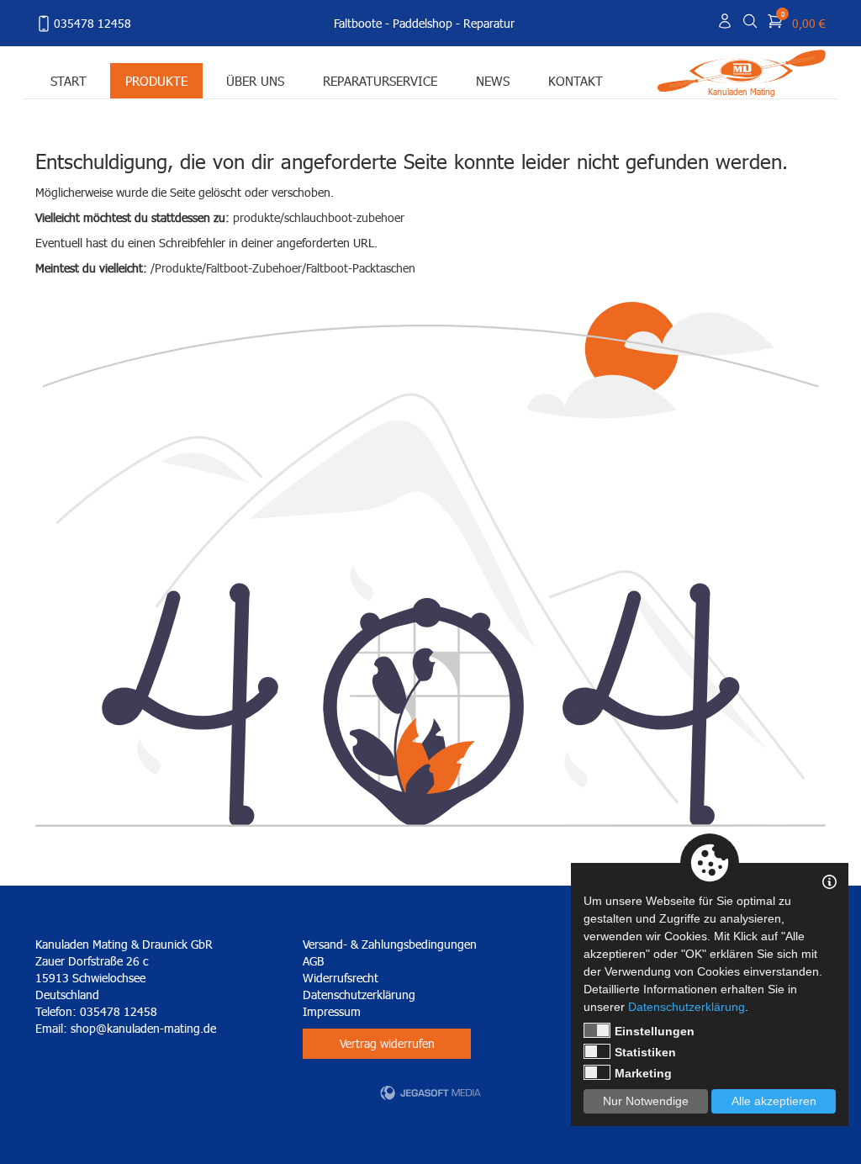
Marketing (643, 1073)
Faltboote (358, 23)
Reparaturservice (380, 80)
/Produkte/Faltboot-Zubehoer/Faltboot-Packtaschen (283, 268)
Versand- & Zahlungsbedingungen (390, 944)
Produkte (156, 80)
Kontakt (575, 80)
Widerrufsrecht (340, 978)
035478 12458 (92, 23)
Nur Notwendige (646, 1101)
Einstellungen (655, 1031)
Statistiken (645, 1052)
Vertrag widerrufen (387, 1043)
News (493, 80)
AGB (313, 961)
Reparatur (489, 23)
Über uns (255, 80)
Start (68, 80)
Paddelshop (422, 23)
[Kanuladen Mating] (742, 69)
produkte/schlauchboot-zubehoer (318, 217)
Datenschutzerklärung (359, 994)
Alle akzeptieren (774, 1101)
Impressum (332, 1011)
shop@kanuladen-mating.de (143, 1028)
